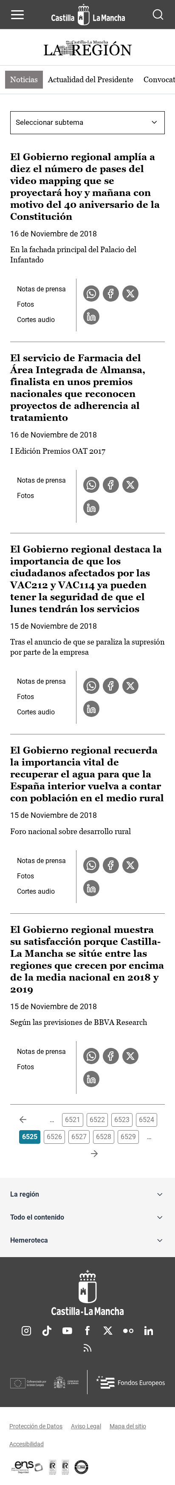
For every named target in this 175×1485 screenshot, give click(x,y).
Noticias (24, 79)
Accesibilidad (26, 1444)
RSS (87, 1348)
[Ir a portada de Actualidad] (87, 49)
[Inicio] (87, 1292)
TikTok (47, 1331)
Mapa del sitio (128, 1426)
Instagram (26, 1331)
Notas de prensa (41, 289)
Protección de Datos (35, 1426)
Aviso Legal (86, 1426)
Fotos (25, 304)
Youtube (67, 1331)
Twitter (108, 1331)
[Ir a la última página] (87, 1154)
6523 (122, 1120)
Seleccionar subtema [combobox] (49, 122)
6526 (54, 1137)
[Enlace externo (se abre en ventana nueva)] (65, 1467)
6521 (72, 1120)
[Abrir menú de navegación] (17, 14)
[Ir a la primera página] (30, 1120)
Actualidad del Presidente (90, 79)
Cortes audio (36, 320)
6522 (97, 1120)
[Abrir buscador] (158, 14)
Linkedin (148, 1331)
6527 (79, 1137)
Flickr (128, 1331)
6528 (103, 1137)
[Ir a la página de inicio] (88, 14)
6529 (128, 1137)
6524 (146, 1120)
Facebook (87, 1331)
